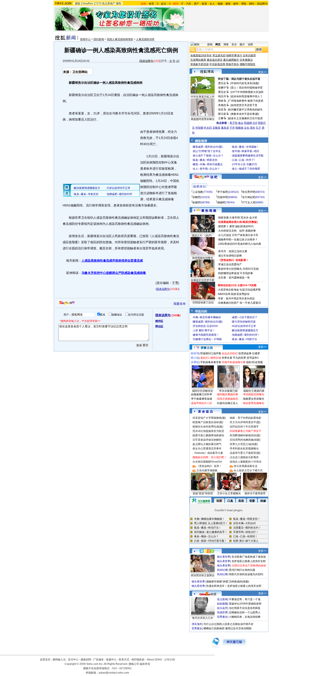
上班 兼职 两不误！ (204, 330)
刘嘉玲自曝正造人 (227, 403)
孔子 (258, 127)
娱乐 (163, 3)
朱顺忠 (222, 105)
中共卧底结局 (217, 64)
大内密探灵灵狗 (227, 230)
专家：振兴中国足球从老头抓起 (236, 298)
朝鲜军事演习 (234, 55)
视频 (220, 3)
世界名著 (227, 357)
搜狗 (118, 3)
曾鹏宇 (222, 87)
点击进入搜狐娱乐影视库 (244, 457)
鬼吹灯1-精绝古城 (210, 357)
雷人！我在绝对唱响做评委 (247, 87)
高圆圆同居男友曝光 (202, 119)
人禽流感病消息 (145, 39)
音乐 (234, 44)
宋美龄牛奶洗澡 (199, 64)
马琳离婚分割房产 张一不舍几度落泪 (239, 302)
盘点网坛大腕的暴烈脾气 (207, 444)
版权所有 (145, 663)
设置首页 (45, 659)
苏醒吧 (196, 197)
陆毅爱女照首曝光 (253, 398)
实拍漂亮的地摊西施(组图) (245, 439)
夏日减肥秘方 (231, 59)
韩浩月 (222, 96)
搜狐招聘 (86, 659)
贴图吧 (196, 202)
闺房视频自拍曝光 (202, 257)
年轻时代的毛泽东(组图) (245, 83)
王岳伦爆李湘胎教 (207, 470)
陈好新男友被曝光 (253, 403)
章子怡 (233, 122)
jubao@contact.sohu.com (114, 672)
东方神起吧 (248, 197)
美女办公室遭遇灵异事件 (207, 448)
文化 (246, 127)
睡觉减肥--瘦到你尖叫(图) (208, 146)
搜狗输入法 (59, 659)
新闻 (209, 44)
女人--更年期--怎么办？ (206, 168)
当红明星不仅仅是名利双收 (244, 608)
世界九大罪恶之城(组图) (244, 444)
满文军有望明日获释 (230, 255)
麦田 (232, 226)
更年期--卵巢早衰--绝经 (245, 151)
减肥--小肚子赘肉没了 (244, 317)
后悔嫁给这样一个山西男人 (244, 612)
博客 (243, 3)
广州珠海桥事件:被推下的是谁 (245, 100)
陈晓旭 (239, 127)
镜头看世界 (223, 556)
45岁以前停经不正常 (244, 326)
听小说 (195, 357)
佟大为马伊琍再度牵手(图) (245, 422)
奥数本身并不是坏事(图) (245, 113)
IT (182, 3)
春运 (240, 122)
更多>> (262, 72)
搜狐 (77, 3)
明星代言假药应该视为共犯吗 (246, 574)
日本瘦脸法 (246, 59)
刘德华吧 (222, 197)
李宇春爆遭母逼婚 (201, 398)
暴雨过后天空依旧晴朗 (238, 628)
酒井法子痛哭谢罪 (254, 493)
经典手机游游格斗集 (234, 362)
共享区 (195, 362)
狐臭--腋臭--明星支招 (205, 159)
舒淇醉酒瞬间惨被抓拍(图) (245, 435)
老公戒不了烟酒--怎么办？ (208, 155)
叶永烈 (208, 127)
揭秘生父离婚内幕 (253, 390)
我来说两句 (146, 60)
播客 (228, 3)
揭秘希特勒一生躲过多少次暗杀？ (238, 239)
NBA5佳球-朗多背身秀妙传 (233, 294)
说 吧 (213, 177)
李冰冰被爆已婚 (228, 390)
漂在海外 (197, 624)
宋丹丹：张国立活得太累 (232, 251)
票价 (252, 127)
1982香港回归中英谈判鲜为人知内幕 (239, 243)
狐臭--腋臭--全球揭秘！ (245, 146)
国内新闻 (99, 39)
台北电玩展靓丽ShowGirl (207, 461)
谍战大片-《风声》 (203, 235)
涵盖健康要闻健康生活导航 (248, 155)
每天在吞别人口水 (202, 617)
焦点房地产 (108, 3)
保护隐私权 (138, 659)
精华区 (159, 321)
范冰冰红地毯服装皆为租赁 (208, 431)
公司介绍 (169, 659)
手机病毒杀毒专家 (210, 362)
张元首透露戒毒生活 (245, 466)
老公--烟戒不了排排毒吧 (246, 168)
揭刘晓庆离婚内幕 (227, 394)
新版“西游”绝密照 (203, 493)
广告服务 (98, 659)
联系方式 (124, 659)
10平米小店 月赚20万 (244, 164)
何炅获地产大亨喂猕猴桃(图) (209, 417)
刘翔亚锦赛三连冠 (203, 302)
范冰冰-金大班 (249, 217)
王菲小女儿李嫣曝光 (229, 493)
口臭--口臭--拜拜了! (243, 159)
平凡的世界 (239, 357)
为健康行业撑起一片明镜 (207, 339)
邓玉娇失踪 (219, 55)
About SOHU (154, 659)
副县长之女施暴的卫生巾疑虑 (245, 118)
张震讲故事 (244, 353)
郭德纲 (248, 122)
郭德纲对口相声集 (210, 353)
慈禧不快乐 (232, 64)
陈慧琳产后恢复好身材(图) (208, 422)
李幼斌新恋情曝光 (253, 394)
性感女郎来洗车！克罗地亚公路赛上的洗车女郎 (233, 585)
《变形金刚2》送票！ (209, 466)
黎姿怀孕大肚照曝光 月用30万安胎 (238, 268)
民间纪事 (222, 569)
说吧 (250, 44)
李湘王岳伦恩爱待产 (230, 264)
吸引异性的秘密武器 (244, 321)
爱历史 (222, 83)
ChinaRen (87, 3)
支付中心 (73, 659)
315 (255, 122)
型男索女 (222, 616)
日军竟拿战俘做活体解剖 (207, 439)
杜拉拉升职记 (230, 353)
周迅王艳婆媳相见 (227, 398)
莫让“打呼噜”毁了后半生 (207, 151)
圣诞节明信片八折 (201, 403)
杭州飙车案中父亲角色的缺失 (245, 109)
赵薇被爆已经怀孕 (201, 394)
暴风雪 (225, 127)
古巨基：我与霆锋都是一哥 (234, 277)
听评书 (195, 353)
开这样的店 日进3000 (205, 326)
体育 (151, 3)
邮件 (236, 3)
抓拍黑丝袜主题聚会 (202, 575)
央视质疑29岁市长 (201, 55)
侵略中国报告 (247, 64)
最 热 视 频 (208, 210)
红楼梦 (256, 353)
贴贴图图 (222, 603)
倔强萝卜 (223, 226)
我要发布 (179, 303)
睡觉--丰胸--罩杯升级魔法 (208, 164)
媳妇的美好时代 (244, 226)
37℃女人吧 (248, 202)
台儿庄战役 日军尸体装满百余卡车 (238, 235)
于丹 (232, 127)
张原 (220, 109)
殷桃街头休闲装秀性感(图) (208, 426)
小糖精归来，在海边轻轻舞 (244, 616)
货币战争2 (253, 357)
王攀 (220, 118)
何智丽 (199, 127)
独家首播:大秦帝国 (229, 217)
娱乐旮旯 (222, 608)
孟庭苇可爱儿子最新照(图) (245, 452)
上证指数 (198, 191)
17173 (97, 3)
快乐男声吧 (248, 191)
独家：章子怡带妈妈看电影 (245, 417)
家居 (204, 3)
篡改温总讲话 (215, 59)
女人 (212, 3)
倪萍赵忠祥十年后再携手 (244, 426)
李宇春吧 (222, 191)
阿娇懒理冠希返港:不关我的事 (235, 273)
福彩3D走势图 (254, 362)
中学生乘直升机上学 (202, 96)
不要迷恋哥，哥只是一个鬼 (244, 599)
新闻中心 (85, 39)
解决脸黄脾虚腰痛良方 (245, 330)
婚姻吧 (221, 202)
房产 (196, 3)
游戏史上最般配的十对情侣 (245, 461)
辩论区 (159, 326)
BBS (251, 3)
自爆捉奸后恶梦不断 (202, 280)
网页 (218, 44)
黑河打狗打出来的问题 (242, 569)
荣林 (220, 100)
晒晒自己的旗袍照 (214, 628)
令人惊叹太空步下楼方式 (248, 470)
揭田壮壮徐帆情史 (202, 390)
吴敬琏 (216, 127)
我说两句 (262, 3)
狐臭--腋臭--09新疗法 (244, 339)
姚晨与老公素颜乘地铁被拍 (208, 435)
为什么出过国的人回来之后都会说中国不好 (228, 624)
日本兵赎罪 (249, 55)
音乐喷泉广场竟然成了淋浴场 (249, 556)
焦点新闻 (222, 599)
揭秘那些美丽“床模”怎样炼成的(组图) (227, 581)
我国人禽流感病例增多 (120, 39)
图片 (242, 44)
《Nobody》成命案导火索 (208, 452)
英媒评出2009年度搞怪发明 (245, 603)
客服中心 (111, 659)
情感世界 (222, 612)
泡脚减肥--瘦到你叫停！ (246, 334)
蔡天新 (222, 113)
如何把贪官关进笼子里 (244, 105)
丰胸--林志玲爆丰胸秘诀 (207, 317)
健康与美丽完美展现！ (206, 334)
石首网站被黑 (198, 59)
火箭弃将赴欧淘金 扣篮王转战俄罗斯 (239, 289)
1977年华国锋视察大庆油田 (247, 92)
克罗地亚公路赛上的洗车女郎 (249, 561)
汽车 (188, 3)
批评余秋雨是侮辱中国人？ (247, 96)
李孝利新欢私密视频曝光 (244, 448)
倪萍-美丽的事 (247, 230)
